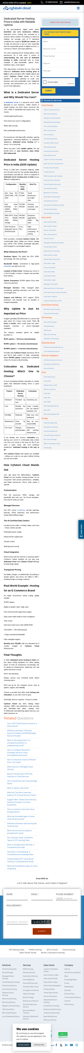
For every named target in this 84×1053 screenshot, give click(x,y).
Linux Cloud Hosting (50, 126)
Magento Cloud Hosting (11, 1006)
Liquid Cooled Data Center (53, 301)
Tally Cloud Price (8, 1009)
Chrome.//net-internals (52, 180)
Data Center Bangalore (52, 986)
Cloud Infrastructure (51, 201)
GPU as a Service (49, 389)
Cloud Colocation (50, 267)
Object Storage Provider (52, 443)
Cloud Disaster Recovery (52, 184)
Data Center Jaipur (50, 226)
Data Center (46, 218)
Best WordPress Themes (29, 1011)
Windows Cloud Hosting (52, 118)
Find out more (39, 1045)
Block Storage (28, 997)
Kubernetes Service (30, 976)
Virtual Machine (49, 326)
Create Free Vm (49, 172)
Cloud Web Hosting (50, 188)
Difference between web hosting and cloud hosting (22, 825)
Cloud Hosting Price (50, 139)
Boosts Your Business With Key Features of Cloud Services (19, 775)
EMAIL (35, 894)
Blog (66, 976)
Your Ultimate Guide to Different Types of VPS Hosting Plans (20, 839)
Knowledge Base (70, 980)
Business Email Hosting (52, 309)
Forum (66, 983)
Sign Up (67, 969)
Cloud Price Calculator (72, 973)
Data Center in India (50, 255)
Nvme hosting (48, 135)
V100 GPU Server (49, 377)
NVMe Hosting (35, 950)
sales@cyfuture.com (72, 2)
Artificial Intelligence (49, 356)
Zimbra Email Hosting (51, 313)
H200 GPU (47, 402)
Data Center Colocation (52, 251)
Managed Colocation (51, 284)
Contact (67, 1001)
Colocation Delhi (49, 272)
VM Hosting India (16, 950)
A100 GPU (47, 398)
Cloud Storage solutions (52, 435)
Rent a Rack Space (50, 234)
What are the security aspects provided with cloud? (19, 832)
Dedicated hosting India (52, 197)
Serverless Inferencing (51, 364)
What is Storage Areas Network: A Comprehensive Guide (20, 846)
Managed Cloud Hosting (52, 122)
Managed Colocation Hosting (54, 243)
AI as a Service (49, 368)
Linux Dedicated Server (52, 351)
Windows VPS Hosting (51, 339)
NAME (10, 894)
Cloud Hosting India (50, 209)
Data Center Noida (50, 222)
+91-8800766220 (51, 2)
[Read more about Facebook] (56, 1045)
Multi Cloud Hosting (50, 114)
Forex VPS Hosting (50, 322)
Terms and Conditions (72, 997)
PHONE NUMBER (65, 894)
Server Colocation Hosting (53, 953)
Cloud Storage (7, 973)
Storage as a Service (51, 427)
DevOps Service (29, 973)
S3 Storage (47, 448)
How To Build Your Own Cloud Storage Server (22, 782)
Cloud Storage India (50, 423)
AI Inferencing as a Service (53, 360)
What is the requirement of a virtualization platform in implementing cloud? (18, 743)
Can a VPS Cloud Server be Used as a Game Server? (22, 725)
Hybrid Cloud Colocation (52, 259)
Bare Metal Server (50, 155)
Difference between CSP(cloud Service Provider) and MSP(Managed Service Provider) (21, 733)
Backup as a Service (30, 1001)
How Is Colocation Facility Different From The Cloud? (21, 761)
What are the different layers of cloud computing (22, 867)
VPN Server (47, 330)
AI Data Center (49, 238)
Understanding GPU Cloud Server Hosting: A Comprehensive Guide (20, 860)
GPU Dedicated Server (51, 406)
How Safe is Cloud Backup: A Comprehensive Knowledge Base (20, 853)
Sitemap (67, 990)
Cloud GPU (47, 381)
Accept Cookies (23, 1045)
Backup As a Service (51, 193)
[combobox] (59, 898)
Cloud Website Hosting (52, 213)
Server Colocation (50, 230)
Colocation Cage (49, 263)
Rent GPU (47, 410)
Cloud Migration (28, 980)
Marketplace (69, 987)
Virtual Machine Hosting (10, 982)
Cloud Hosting (47, 105)
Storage (44, 418)
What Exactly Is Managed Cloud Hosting (20, 768)
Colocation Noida (49, 276)
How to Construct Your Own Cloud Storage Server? (20, 810)
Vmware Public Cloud (51, 143)
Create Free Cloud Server (60, 22)
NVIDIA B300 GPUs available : (15, 3)
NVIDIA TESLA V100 (50, 385)
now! (29, 3)
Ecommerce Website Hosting (54, 205)
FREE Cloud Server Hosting (53, 176)
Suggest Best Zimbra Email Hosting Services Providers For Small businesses (21, 802)
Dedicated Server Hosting (50, 1001)
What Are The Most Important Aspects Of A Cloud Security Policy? (21, 794)
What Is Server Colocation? (18, 788)
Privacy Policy (69, 994)
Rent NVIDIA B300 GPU (51, 414)
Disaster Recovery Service (30, 1005)
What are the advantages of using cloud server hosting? (20, 817)
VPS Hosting (46, 318)
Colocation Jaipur (50, 280)
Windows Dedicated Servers (53, 347)
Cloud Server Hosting (51, 151)
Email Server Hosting (49, 305)
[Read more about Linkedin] (66, 1045)
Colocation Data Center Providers (55, 292)
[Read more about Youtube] (71, 1045)
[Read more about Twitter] (61, 1045)
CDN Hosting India (50, 147)
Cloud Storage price (50, 431)
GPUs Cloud (52, 950)
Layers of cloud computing (53, 159)
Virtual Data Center (50, 247)
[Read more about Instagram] (76, 1045)
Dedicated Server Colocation (54, 288)
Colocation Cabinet (50, 296)
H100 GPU (47, 393)
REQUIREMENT (14, 905)
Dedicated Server (48, 343)
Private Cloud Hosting (51, 168)
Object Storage (29, 994)
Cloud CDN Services (30, 983)
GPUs (43, 373)
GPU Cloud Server (50, 130)
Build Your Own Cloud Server (53, 164)
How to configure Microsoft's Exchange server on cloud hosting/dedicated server (18, 752)
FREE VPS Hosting (50, 334)
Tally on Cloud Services (52, 110)
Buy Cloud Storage (50, 439)
